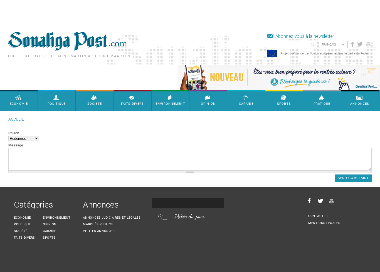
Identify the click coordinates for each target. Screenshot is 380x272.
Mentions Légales (324, 223)
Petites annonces (99, 231)
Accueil (16, 119)
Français (329, 44)
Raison (13, 133)
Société (20, 231)
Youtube (369, 44)
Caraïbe (49, 231)
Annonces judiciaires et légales (111, 217)
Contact (316, 216)
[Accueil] (67, 49)
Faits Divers (24, 237)
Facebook (352, 44)
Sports (49, 237)
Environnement (56, 217)
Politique (22, 224)
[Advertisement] (101, 12)
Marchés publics (98, 224)
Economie (22, 217)
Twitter (359, 44)
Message (15, 145)
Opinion (49, 224)
